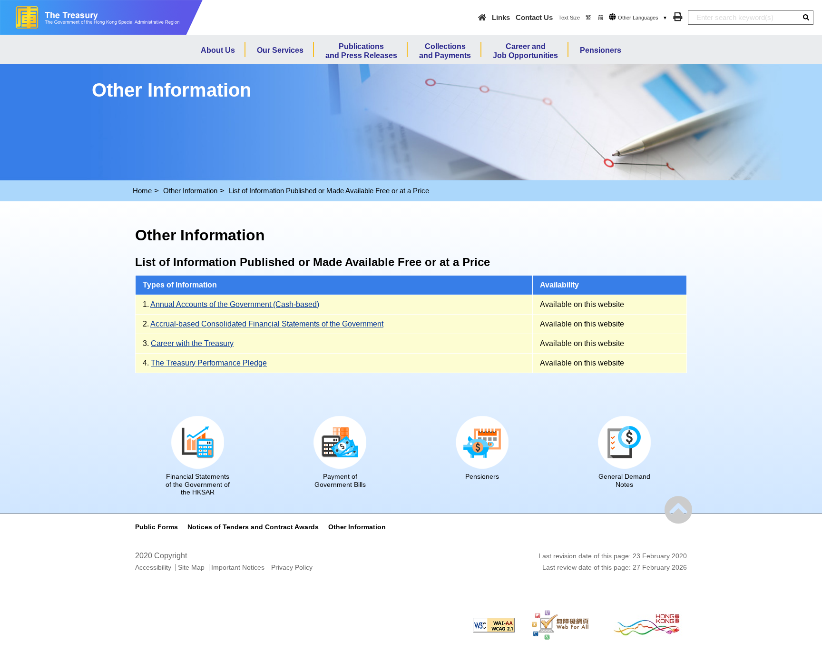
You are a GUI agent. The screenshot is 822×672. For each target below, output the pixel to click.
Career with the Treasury (192, 343)
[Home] (482, 17)
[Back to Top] (678, 510)
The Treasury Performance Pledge (209, 363)
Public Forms (156, 527)
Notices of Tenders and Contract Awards (253, 527)
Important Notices (237, 567)
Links (501, 17)
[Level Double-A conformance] (494, 624)
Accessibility (153, 567)
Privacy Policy (292, 567)
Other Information (190, 191)
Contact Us (534, 17)
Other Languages (638, 17)
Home (142, 191)
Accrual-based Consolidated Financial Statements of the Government (266, 324)
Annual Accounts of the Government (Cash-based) (234, 304)
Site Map (191, 567)
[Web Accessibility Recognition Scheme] (560, 624)
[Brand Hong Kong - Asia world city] (646, 624)
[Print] (677, 16)
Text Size (569, 17)
